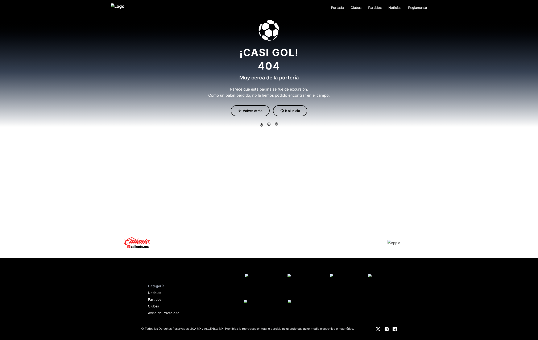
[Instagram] (386, 329)
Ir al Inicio (292, 111)
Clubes (153, 306)
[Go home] (145, 273)
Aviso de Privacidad (163, 313)
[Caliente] (137, 242)
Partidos (154, 299)
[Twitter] (378, 329)
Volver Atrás (252, 111)
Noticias (154, 293)
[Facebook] (395, 329)
